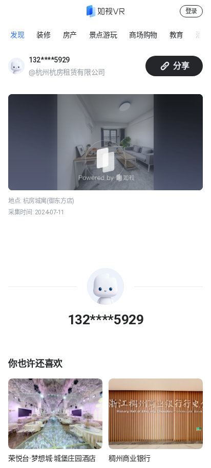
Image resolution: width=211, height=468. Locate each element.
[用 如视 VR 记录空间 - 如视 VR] (105, 11)
